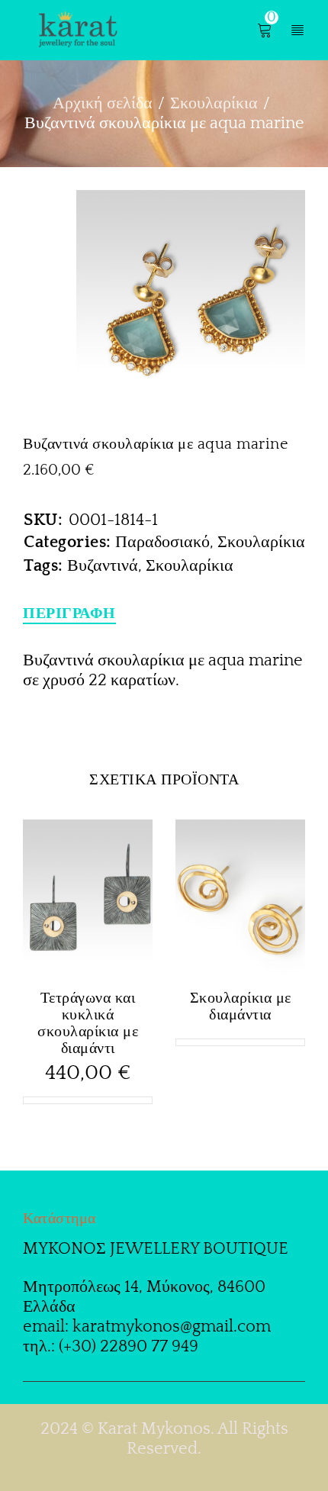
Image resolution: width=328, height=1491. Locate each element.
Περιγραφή (69, 613)
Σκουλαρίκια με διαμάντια (240, 1006)
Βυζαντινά (102, 565)
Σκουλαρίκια (214, 103)
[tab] (69, 613)
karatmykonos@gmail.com (171, 1326)
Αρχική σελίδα (103, 103)
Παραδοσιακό (162, 542)
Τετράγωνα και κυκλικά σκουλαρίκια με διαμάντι (87, 1023)
